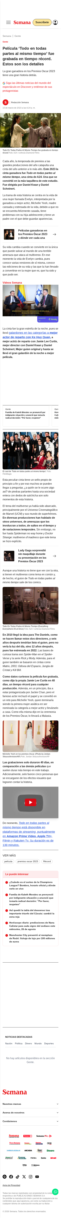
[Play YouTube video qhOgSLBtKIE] (30, 802)
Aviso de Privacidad (15, 1185)
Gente (17, 36)
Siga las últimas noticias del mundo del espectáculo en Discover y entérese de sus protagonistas (27, 87)
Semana (7, 36)
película (8, 861)
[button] (30, 802)
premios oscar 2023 (28, 861)
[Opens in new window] (11, 1177)
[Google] (5, 1177)
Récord (47, 861)
